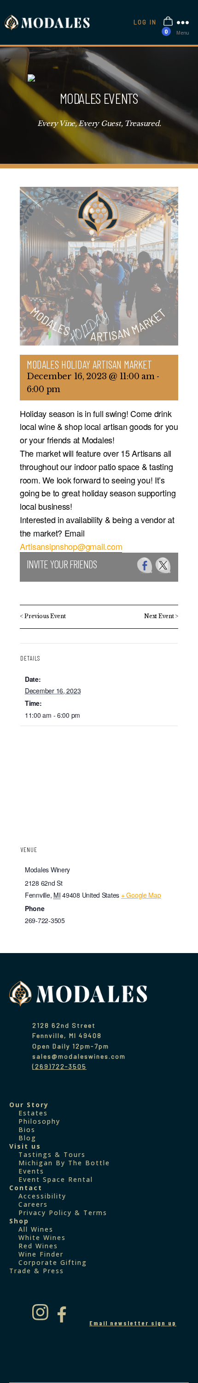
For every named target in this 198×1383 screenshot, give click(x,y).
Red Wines (38, 1245)
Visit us (25, 1146)
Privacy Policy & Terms (62, 1212)
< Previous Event (43, 616)
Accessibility (42, 1196)
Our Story (29, 1104)
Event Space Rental (55, 1179)
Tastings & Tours (52, 1154)
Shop (19, 1220)
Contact (25, 1187)
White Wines (42, 1237)
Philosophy (39, 1121)
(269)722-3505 (59, 1066)
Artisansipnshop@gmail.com (71, 546)
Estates (33, 1113)
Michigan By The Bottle (64, 1162)
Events (31, 1171)
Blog (27, 1137)
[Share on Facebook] (145, 565)
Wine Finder (41, 1254)
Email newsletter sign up (132, 1323)
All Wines (35, 1229)
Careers (33, 1204)
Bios (26, 1129)
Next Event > (161, 616)
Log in (145, 22)
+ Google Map (141, 895)
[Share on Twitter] (163, 565)
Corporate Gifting (52, 1262)
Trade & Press (36, 1270)
